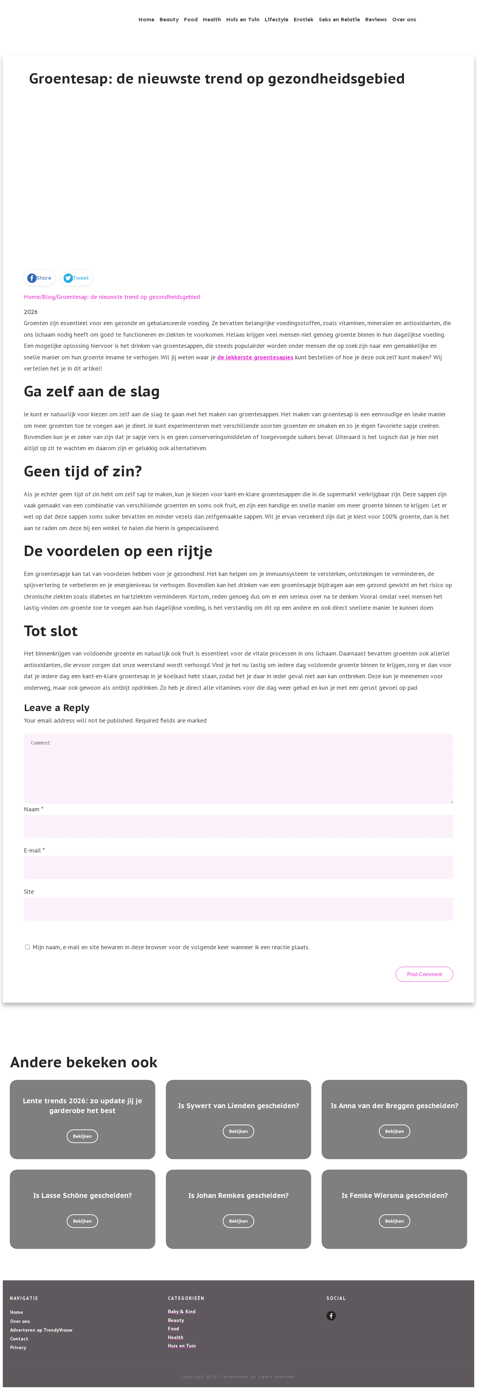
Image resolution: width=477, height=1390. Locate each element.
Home (16, 1312)
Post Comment (424, 974)
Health (175, 1337)
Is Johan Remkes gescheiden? (238, 1195)
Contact (19, 1339)
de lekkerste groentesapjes (255, 357)
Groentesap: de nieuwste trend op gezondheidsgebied (217, 78)
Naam (33, 809)
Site (29, 891)
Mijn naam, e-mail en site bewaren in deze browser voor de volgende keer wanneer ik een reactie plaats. (170, 947)
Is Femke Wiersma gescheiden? (395, 1195)
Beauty (176, 1320)
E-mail (34, 850)
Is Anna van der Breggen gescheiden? (394, 1105)
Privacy (18, 1347)
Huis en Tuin (182, 1346)
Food (173, 1328)
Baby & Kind (182, 1311)
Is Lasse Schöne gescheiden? (82, 1195)
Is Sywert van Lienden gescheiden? (238, 1105)
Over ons (20, 1321)
